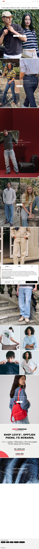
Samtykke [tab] (7, 266)
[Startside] (3, 1)
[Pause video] (38, 106)
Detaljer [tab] (19, 266)
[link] (33, 1)
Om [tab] (32, 266)
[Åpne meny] (1, 1)
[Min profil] (19, 454)
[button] (3, 542)
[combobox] (20, 4)
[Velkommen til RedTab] (18, 448)
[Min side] (33, 1)
